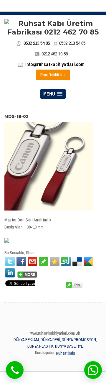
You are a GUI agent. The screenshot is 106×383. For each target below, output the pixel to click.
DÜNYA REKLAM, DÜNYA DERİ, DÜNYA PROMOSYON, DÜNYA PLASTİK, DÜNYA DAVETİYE (55, 343)
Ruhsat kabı (65, 353)
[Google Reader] (88, 261)
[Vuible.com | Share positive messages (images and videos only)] (43, 261)
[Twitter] (10, 261)
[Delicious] (77, 261)
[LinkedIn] (10, 272)
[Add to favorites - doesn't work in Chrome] (54, 261)
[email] (32, 261)
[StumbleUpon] (66, 261)
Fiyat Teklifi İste (53, 75)
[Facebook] (21, 261)
